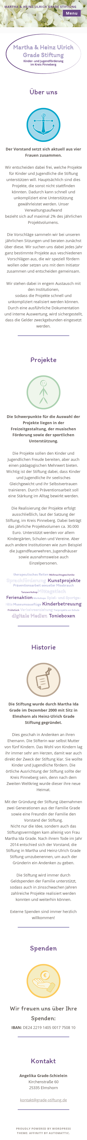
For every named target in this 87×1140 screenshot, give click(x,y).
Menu (72, 13)
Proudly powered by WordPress (43, 1128)
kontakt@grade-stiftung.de (43, 1099)
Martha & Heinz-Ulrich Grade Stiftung (40, 7)
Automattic (59, 1133)
